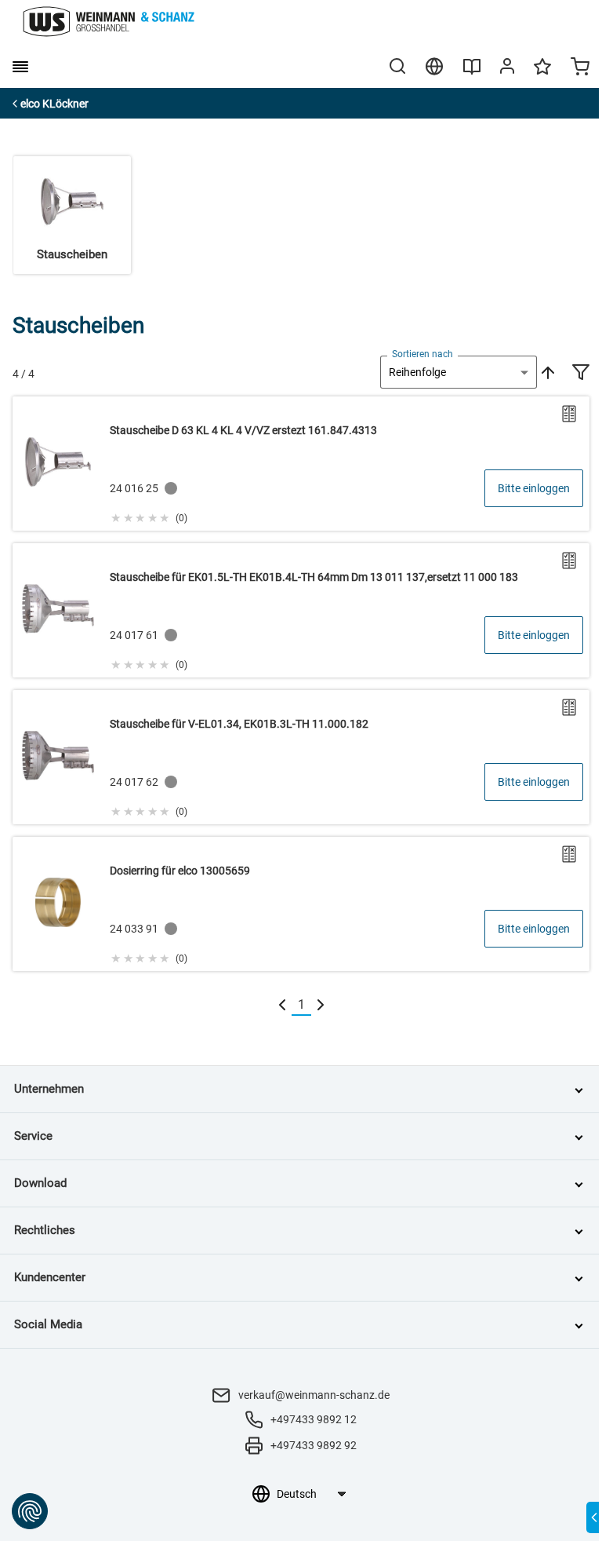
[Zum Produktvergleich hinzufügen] (569, 413)
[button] (148, 515)
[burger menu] (20, 66)
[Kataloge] (472, 72)
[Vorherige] (282, 1005)
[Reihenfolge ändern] (546, 372)
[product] (301, 463)
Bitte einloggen (534, 488)
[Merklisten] (542, 74)
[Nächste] (320, 1005)
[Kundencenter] (507, 69)
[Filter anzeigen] (580, 373)
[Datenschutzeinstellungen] (30, 1511)
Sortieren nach (422, 354)
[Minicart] (580, 68)
